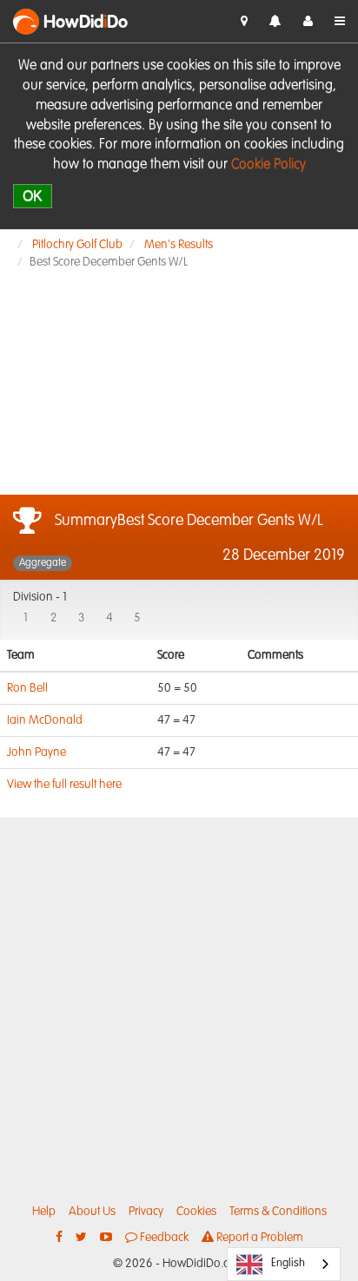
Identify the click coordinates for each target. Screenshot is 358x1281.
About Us (92, 1211)
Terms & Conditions (278, 1211)
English (288, 1263)
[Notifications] (275, 22)
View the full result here (64, 784)
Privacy (146, 1211)
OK (33, 195)
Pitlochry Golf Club (77, 245)
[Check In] (244, 21)
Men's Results (178, 245)
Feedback (163, 1238)
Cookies (196, 1211)
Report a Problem (258, 1238)
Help (44, 1211)
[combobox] (284, 1264)
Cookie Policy (268, 165)
